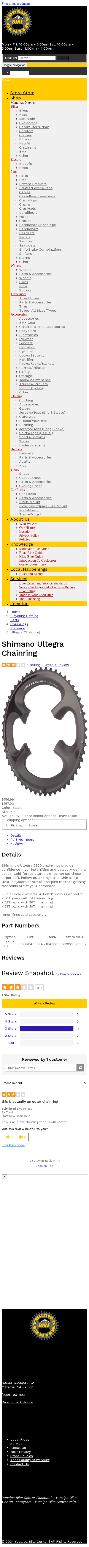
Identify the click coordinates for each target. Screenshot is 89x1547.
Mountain (27, 119)
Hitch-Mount (29, 502)
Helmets (16, 449)
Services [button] (18, 578)
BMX (23, 151)
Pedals (24, 237)
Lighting (26, 351)
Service (16, 1444)
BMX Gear (27, 322)
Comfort (26, 131)
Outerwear (28, 417)
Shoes (15, 469)
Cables (24, 192)
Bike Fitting (27, 591)
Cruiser (25, 135)
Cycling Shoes (30, 486)
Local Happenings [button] (28, 569)
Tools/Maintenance (35, 380)
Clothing (16, 396)
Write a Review (56, 665)
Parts (14, 171)
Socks (24, 441)
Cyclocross (28, 123)
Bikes (14, 106)
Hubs (23, 282)
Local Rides (19, 1439)
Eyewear (26, 339)
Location (25, 531)
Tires (23, 306)
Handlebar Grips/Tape (37, 225)
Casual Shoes (30, 478)
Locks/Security (31, 355)
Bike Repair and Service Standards (43, 583)
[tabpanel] (44, 884)
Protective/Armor (33, 421)
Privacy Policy (29, 535)
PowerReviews (70, 974)
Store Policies (21, 1456)
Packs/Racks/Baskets (36, 363)
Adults (24, 461)
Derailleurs (28, 212)
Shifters (25, 253)
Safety (24, 372)
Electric (16, 159)
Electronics (28, 335)
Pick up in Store (24, 825)
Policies (24, 539)
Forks (23, 217)
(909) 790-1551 (13, 1395)
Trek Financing (29, 599)
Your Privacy (20, 1452)
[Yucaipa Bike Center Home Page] (18, 37)
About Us (18, 1448)
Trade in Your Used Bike (36, 595)
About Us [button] (20, 519)
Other (24, 156)
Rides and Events (31, 574)
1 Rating (33, 665)
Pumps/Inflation (32, 368)
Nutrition (26, 359)
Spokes (25, 290)
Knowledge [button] (21, 544)
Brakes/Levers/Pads (35, 188)
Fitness (25, 139)
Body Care (27, 331)
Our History (27, 527)
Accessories (19, 314)
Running (26, 425)
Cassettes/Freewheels (37, 196)
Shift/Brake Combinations (40, 249)
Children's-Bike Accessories (42, 327)
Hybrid (24, 143)
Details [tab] (16, 835)
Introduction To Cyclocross (37, 560)
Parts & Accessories (35, 274)
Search (11, 58)
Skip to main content (16, 3)
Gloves (24, 408)
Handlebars (28, 229)
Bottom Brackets (33, 184)
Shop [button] (15, 98)
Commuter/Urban (34, 127)
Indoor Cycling (31, 388)
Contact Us (19, 1464)
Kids (22, 465)
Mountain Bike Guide (34, 549)
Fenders (26, 343)
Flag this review (13, 1145)
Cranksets (27, 208)
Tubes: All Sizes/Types (38, 310)
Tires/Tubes (18, 294)
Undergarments (32, 445)
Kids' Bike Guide (31, 556)
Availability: (11, 816)
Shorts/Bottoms (32, 437)
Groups (25, 221)
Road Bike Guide (31, 552)
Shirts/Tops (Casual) (36, 433)
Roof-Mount (29, 510)
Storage (25, 376)
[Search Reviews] (80, 1067)
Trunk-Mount (30, 514)
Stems (24, 258)
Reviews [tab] (17, 844)
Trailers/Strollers (33, 384)
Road (23, 115)
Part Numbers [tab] (22, 839)
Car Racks (18, 490)
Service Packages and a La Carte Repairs (47, 587)
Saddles (25, 241)
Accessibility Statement (29, 1460)
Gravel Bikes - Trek (32, 564)
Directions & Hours (17, 1402)
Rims (23, 286)
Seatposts (27, 245)
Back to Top (44, 1165)
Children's (27, 147)
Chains (24, 204)
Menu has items (23, 102)
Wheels (16, 265)
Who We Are (28, 524)
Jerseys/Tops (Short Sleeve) (42, 412)
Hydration (27, 347)
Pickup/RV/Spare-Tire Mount (43, 506)
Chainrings (28, 200)
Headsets (27, 233)
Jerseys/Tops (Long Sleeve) (41, 429)
